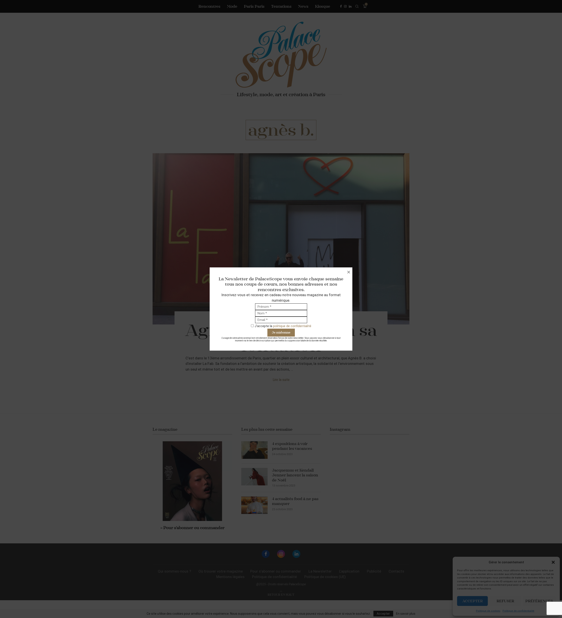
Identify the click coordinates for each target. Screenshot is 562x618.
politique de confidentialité (292, 326)
